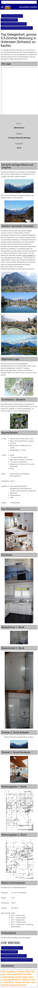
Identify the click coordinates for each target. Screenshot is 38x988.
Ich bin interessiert (9, 20)
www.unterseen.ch (29, 255)
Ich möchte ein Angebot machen (13, 24)
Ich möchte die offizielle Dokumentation (16, 28)
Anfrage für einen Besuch (12, 16)
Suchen (3, 5)
